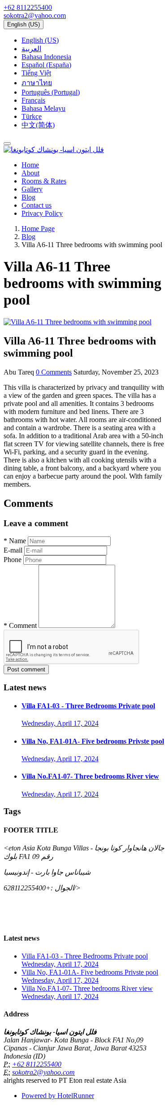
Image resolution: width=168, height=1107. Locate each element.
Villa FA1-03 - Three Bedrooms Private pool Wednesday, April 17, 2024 (85, 960)
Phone (13, 559)
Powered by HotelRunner (58, 1095)
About (30, 173)
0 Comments (54, 372)
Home (30, 165)
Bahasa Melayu (43, 108)
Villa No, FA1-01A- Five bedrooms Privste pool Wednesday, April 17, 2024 (90, 976)
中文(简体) (38, 125)
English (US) (23, 24)
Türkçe (32, 116)
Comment (20, 625)
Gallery (32, 189)
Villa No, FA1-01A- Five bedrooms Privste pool (93, 741)
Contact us (37, 205)
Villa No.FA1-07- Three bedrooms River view (90, 776)
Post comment (26, 669)
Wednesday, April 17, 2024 (60, 723)
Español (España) (46, 65)
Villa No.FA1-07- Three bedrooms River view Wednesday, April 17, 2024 (87, 992)
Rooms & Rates (44, 181)
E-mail (13, 550)
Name (15, 541)
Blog (28, 197)
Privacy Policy (42, 213)
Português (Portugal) (51, 92)
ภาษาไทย (37, 83)
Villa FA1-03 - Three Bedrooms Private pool (88, 706)
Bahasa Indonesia (46, 57)
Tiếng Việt (36, 73)
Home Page (38, 228)
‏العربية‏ (31, 48)
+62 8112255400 (28, 7)
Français (33, 100)
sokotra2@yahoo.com (35, 15)
